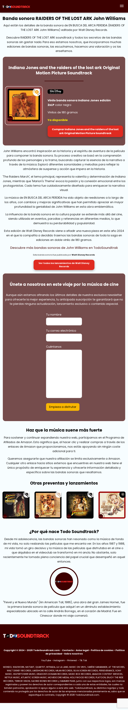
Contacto (68, 650)
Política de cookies (102, 650)
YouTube (46, 660)
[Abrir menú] (122, 6)
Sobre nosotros (73, 653)
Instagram (59, 660)
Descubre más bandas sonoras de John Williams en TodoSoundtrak (64, 248)
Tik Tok (83, 660)
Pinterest (72, 660)
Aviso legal (82, 650)
